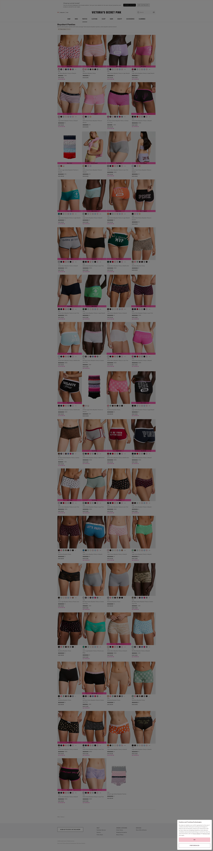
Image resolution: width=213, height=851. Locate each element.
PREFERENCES (194, 845)
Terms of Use (206, 833)
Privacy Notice (196, 833)
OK (195, 839)
